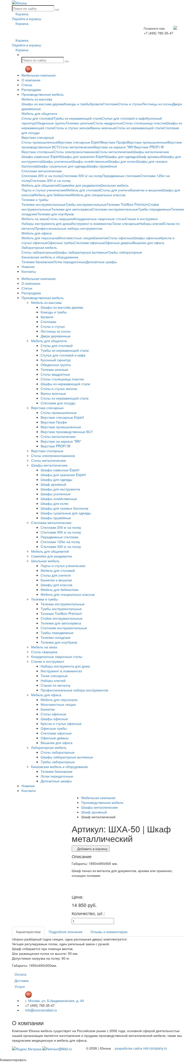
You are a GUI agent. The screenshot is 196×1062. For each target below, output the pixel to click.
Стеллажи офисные (88, 242)
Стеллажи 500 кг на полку (82, 175)
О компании (31, 80)
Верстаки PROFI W (149, 147)
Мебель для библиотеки (52, 194)
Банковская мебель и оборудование (50, 257)
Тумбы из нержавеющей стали (78, 118)
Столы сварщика (61, 218)
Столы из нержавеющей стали (139, 127)
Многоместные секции (75, 237)
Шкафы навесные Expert (41, 156)
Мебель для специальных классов (98, 194)
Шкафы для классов (56, 584)
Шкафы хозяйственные (89, 161)
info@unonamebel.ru (40, 1010)
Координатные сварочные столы (99, 218)
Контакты (29, 271)
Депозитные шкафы (101, 261)
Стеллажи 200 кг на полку (42, 175)
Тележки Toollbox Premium (127, 204)
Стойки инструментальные (61, 618)
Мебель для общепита (39, 113)
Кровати (96, 103)
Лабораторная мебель (39, 247)
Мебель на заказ (35, 218)
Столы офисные (120, 237)
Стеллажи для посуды (58, 402)
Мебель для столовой (83, 190)
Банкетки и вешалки (146, 190)
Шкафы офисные (146, 237)
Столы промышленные (40, 142)
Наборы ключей (151, 223)
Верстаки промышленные (147, 142)
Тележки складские (56, 637)
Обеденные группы (50, 123)
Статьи (27, 84)
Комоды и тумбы (77, 103)
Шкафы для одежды (121, 156)
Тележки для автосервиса (71, 209)
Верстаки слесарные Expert (79, 142)
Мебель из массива (37, 99)
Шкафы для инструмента (60, 489)
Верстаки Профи (114, 142)
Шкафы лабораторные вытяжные (81, 252)
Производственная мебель (43, 94)
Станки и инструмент (141, 218)
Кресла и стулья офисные (61, 723)
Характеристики (28, 931)
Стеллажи (110, 103)
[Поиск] (57, 10)
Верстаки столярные (38, 151)
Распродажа (31, 89)
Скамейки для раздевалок (79, 185)
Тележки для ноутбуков (55, 213)
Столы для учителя (115, 190)
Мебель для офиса (37, 233)
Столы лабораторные (38, 252)
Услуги (20, 986)
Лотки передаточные (69, 261)
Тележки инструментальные (43, 204)
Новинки (28, 266)
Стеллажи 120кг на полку (60, 541)
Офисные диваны (118, 242)
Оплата (20, 974)
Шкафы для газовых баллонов (64, 508)
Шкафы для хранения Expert (82, 156)
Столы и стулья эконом (72, 127)
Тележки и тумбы (35, 199)
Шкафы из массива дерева (43, 103)
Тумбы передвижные (154, 209)
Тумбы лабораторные (125, 252)
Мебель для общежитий (40, 185)
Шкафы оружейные (102, 166)
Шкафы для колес (122, 161)
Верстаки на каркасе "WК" (113, 147)
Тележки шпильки (79, 123)
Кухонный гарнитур (56, 359)
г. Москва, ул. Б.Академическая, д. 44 (54, 1000)
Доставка (22, 980)
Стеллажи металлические (42, 170)
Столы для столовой (38, 118)
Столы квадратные (108, 123)
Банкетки (100, 237)
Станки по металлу (56, 685)
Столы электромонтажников (76, 151)
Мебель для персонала (40, 237)
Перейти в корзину (26, 18)
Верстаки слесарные (38, 137)
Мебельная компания (39, 75)
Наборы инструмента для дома (46, 223)
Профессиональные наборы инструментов (68, 228)
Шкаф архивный (150, 156)
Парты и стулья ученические (44, 190)
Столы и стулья (130, 103)
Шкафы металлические (150, 151)
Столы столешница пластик (144, 123)
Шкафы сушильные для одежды (62, 166)
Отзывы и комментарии (109, 931)
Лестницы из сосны (157, 103)
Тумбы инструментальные (86, 204)
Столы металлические (76, 147)
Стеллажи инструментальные (115, 209)
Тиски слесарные (125, 223)
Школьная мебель (114, 185)
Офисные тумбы (60, 242)
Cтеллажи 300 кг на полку (50, 180)
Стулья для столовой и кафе (124, 118)
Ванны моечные (103, 127)
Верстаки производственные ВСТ (67, 431)
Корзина (21, 13)
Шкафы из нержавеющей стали (65, 383)
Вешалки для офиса (148, 242)
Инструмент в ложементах (91, 223)
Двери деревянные (56, 336)
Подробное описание (65, 931)
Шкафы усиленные (56, 161)
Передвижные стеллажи (121, 175)
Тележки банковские (37, 261)
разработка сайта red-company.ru (141, 1048)
